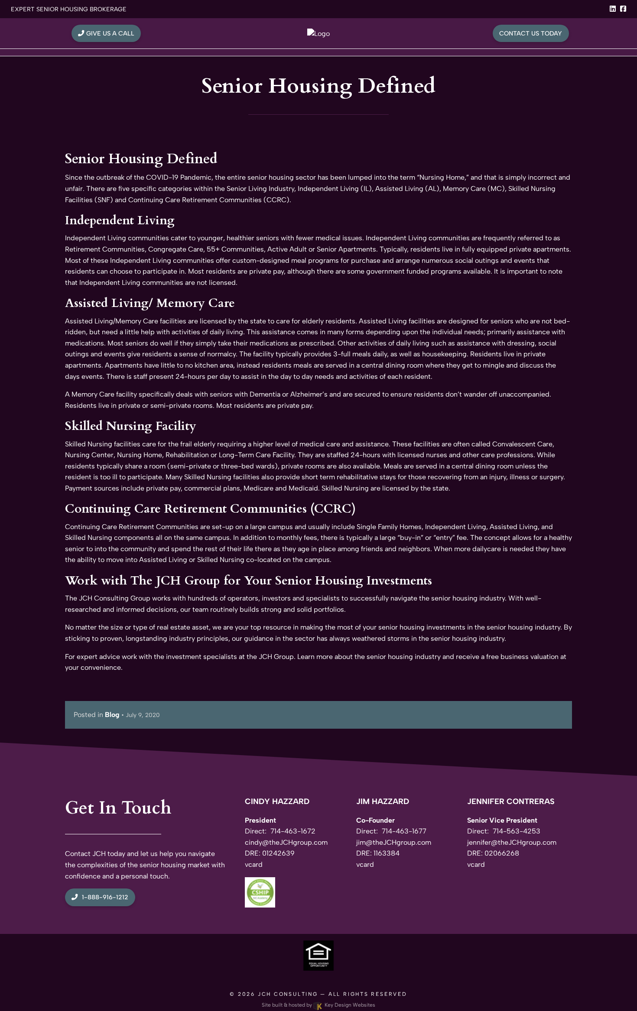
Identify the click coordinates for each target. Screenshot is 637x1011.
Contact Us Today (530, 33)
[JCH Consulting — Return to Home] (318, 33)
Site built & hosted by (318, 1005)
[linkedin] (613, 9)
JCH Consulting (288, 994)
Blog (112, 715)
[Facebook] (623, 9)
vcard (254, 864)
